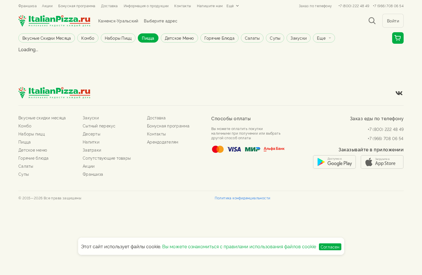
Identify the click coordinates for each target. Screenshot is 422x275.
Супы (275, 38)
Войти (393, 20)
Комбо (87, 38)
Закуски (299, 38)
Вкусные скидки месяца (46, 38)
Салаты (252, 38)
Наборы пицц (118, 38)
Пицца (148, 38)
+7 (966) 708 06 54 (388, 5)
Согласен (330, 246)
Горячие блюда (219, 38)
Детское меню (179, 38)
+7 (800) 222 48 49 (353, 5)
